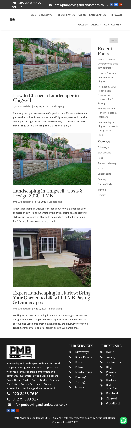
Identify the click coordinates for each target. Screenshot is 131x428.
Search (114, 40)
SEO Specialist (23, 106)
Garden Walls (105, 184)
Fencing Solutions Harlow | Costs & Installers (107, 112)
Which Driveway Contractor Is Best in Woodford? (108, 63)
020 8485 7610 (21, 3)
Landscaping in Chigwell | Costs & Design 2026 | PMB (48, 193)
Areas (95, 24)
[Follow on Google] (116, 4)
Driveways (45, 14)
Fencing (102, 179)
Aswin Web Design (106, 417)
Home (32, 14)
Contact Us (111, 24)
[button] (123, 420)
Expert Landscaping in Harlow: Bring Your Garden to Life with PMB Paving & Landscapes (52, 298)
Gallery (83, 24)
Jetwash (116, 14)
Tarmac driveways (107, 163)
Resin (100, 157)
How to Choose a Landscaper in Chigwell (46, 98)
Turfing (102, 189)
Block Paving (66, 14)
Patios (82, 14)
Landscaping (97, 14)
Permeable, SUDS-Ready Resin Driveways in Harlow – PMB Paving (107, 95)
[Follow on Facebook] (111, 4)
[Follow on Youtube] (120, 4)
